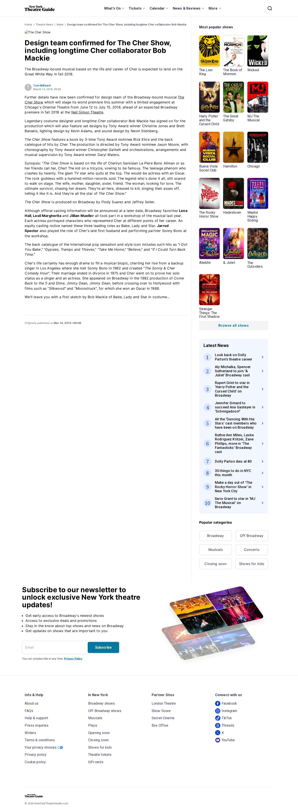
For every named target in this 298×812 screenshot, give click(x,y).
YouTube (228, 740)
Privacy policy (35, 755)
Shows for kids (251, 564)
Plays (92, 725)
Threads (228, 725)
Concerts (251, 549)
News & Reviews (186, 8)
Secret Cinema (163, 718)
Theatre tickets (99, 755)
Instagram (229, 711)
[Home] (40, 8)
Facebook (229, 703)
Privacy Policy (73, 658)
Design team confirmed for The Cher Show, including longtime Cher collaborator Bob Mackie (127, 24)
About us (31, 703)
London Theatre (164, 703)
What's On (112, 8)
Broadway (215, 535)
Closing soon (215, 564)
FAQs (29, 711)
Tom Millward (41, 85)
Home (28, 24)
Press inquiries (36, 725)
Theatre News (44, 24)
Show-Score (161, 711)
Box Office (160, 725)
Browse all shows (233, 325)
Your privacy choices (41, 747)
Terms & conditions (40, 740)
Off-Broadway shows (104, 711)
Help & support (36, 718)
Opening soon (99, 733)
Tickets (135, 8)
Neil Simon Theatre (87, 112)
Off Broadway (251, 535)
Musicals (215, 549)
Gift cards (95, 762)
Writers (30, 733)
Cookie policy (35, 762)
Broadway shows (101, 703)
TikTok (227, 718)
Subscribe (103, 647)
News (60, 24)
